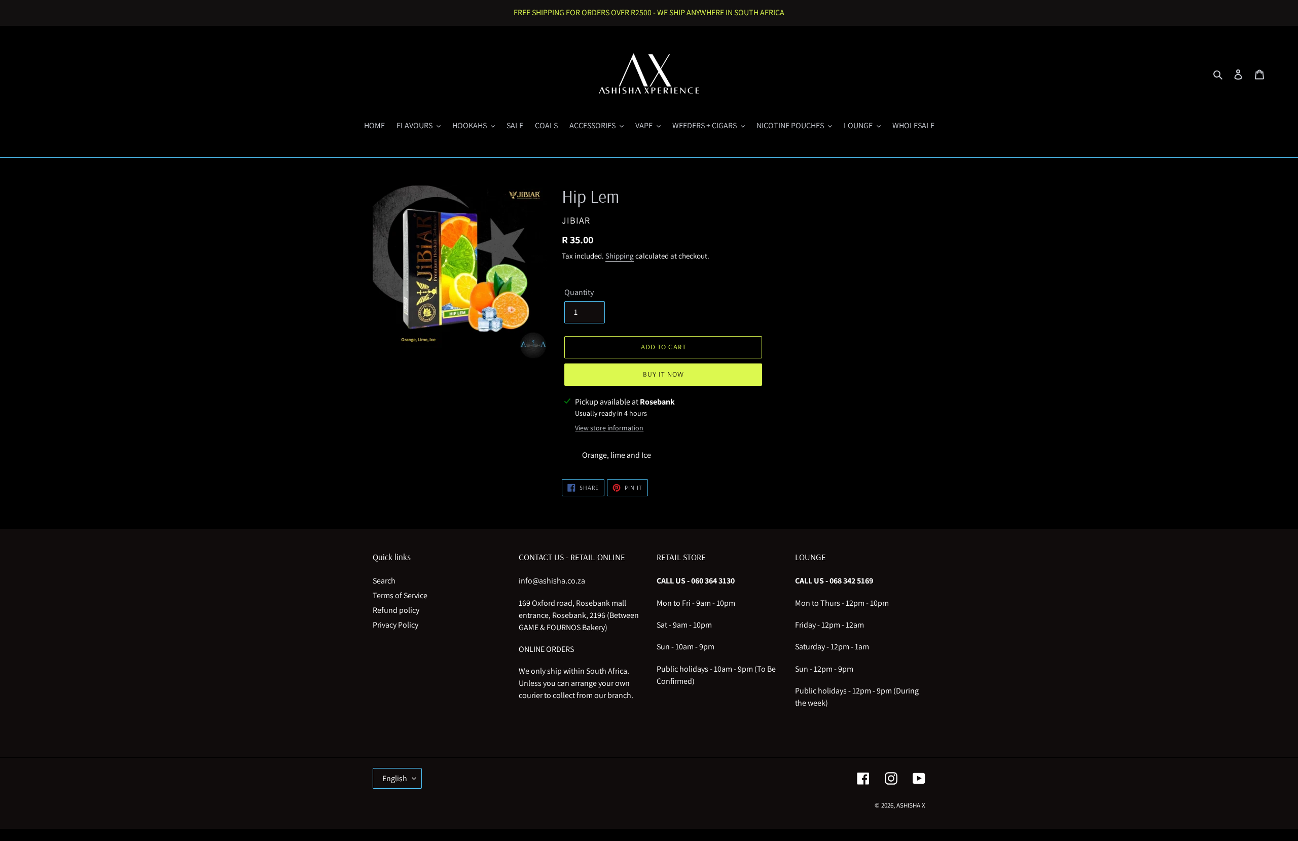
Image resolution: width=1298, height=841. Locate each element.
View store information (609, 427)
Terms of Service (400, 595)
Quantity (579, 292)
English (394, 778)
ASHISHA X (910, 805)
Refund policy (396, 610)
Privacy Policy (395, 624)
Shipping (619, 256)
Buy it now (663, 374)
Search (384, 580)
